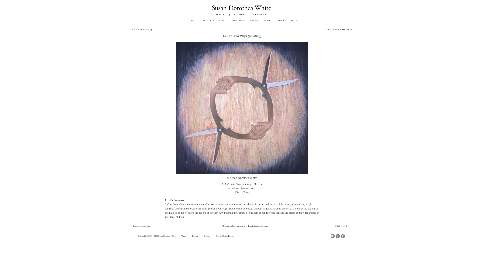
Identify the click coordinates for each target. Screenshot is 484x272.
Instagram (333, 236)
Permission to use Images (258, 226)
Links (281, 20)
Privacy (195, 236)
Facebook (343, 236)
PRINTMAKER (259, 14)
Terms (184, 236)
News (267, 20)
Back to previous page (141, 226)
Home (191, 20)
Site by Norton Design (224, 236)
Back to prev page (143, 29)
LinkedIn (338, 236)
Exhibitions (237, 20)
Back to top (341, 226)
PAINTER (220, 14)
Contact (207, 236)
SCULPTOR (238, 14)
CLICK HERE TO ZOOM (339, 29)
